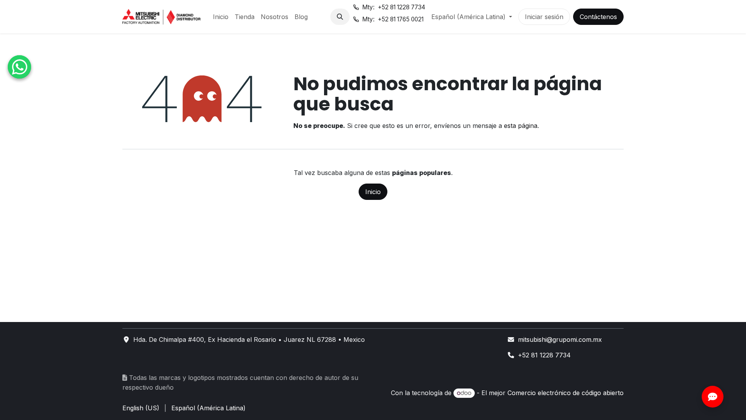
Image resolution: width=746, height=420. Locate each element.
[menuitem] (221, 16)
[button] (340, 17)
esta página (520, 126)
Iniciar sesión (544, 17)
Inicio (373, 192)
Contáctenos (598, 17)
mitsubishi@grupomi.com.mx (560, 339)
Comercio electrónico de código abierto (565, 393)
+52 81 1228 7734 (544, 355)
